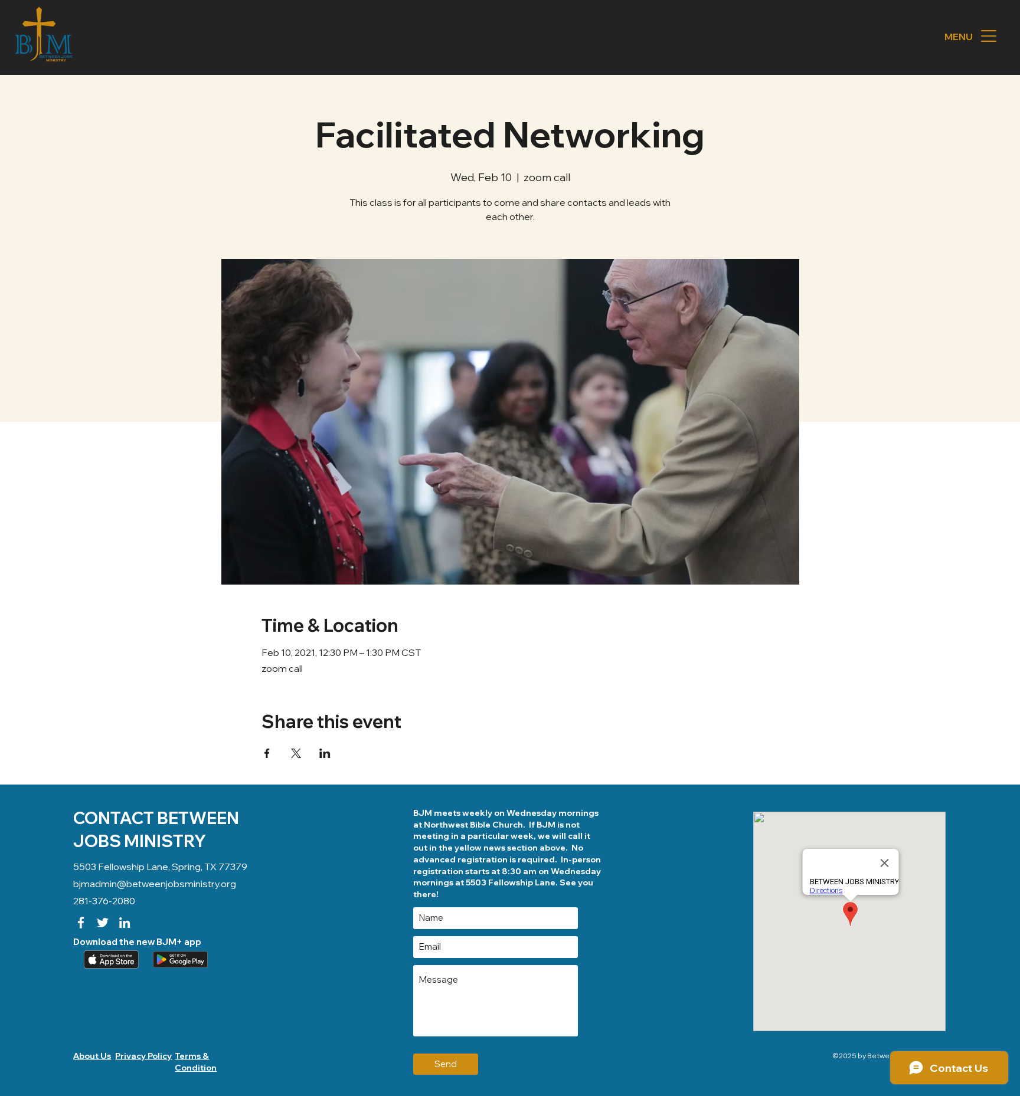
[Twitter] (102, 922)
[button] (988, 36)
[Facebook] (81, 922)
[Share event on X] (296, 753)
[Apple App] (109, 960)
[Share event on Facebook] (267, 753)
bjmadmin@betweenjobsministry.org (154, 884)
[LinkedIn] (124, 922)
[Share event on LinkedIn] (325, 753)
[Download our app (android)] (178, 960)
